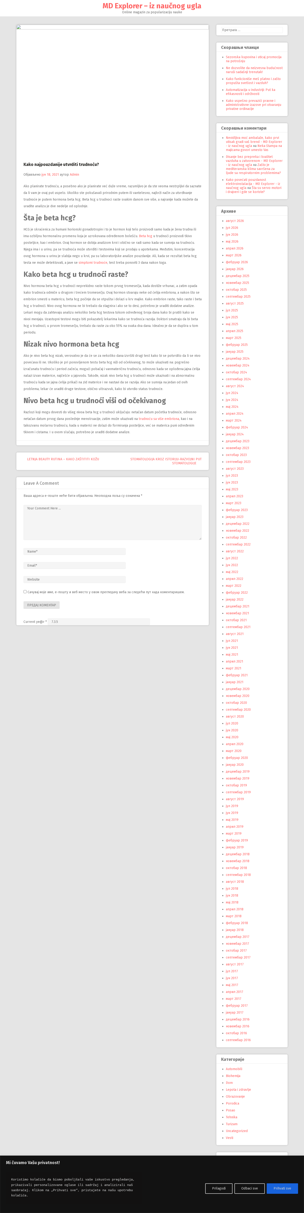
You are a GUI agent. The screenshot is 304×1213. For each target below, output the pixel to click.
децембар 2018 (238, 854)
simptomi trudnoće (93, 263)
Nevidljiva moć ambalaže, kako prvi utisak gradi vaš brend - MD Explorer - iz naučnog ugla (254, 142)
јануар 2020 (235, 765)
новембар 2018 (237, 861)
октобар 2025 (236, 290)
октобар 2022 (236, 538)
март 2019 (234, 834)
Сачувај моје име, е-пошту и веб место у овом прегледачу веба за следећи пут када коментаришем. (106, 592)
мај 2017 (232, 985)
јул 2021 (232, 641)
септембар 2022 (238, 544)
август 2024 (235, 386)
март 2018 (234, 916)
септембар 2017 (238, 957)
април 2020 (234, 744)
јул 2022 (232, 558)
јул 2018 (232, 889)
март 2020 (234, 751)
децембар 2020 (238, 689)
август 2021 (235, 634)
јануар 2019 (235, 847)
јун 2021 (232, 648)
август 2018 (235, 882)
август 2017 (235, 964)
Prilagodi (219, 1188)
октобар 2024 (236, 372)
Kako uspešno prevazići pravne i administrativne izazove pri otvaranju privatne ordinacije (253, 105)
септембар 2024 (238, 379)
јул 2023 (232, 476)
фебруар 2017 (237, 1006)
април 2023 (234, 496)
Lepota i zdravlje (238, 1090)
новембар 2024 (237, 365)
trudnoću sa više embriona (159, 419)
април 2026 (234, 248)
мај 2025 (232, 324)
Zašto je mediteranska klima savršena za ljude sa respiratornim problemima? (253, 169)
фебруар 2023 (237, 510)
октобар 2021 (236, 620)
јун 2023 (232, 482)
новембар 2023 (237, 448)
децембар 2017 (237, 937)
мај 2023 (232, 489)
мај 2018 (232, 902)
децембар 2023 (237, 441)
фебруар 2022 (237, 593)
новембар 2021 (237, 613)
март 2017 (233, 999)
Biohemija (233, 1076)
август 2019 (235, 799)
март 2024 (234, 420)
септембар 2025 (238, 297)
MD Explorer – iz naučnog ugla (152, 6)
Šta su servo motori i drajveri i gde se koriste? (253, 190)
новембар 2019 (237, 778)
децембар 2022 (237, 524)
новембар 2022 (237, 531)
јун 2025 (232, 317)
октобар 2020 (236, 703)
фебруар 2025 (237, 345)
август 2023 (235, 469)
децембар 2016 (238, 1019)
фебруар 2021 (237, 675)
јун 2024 (232, 400)
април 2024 (234, 414)
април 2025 (234, 331)
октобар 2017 (236, 951)
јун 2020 (232, 730)
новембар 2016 (237, 1026)
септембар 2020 (238, 710)
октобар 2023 (236, 455)
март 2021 (233, 668)
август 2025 (235, 303)
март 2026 (234, 255)
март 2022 (233, 586)
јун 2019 (232, 813)
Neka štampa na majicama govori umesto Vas (254, 148)
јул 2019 (232, 806)
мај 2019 (232, 820)
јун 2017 (232, 978)
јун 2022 (232, 565)
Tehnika (231, 1117)
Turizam (232, 1124)
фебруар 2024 (237, 427)
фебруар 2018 (237, 923)
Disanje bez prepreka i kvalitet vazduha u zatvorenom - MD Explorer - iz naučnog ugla (254, 161)
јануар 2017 (234, 1013)
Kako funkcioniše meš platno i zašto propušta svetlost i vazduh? (253, 81)
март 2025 (233, 338)
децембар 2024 (238, 359)
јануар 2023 (234, 517)
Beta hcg (145, 236)
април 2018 (234, 909)
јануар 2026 (235, 269)
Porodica (232, 1103)
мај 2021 (232, 655)
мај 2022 (232, 572)
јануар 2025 (234, 352)
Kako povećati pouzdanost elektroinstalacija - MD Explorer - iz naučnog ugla (253, 184)
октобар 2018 (236, 868)
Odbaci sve (249, 1188)
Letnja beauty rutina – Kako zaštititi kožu (62, 459)
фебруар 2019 (237, 840)
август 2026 (235, 221)
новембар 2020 (237, 696)
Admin (74, 175)
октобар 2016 (236, 1033)
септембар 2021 (238, 627)
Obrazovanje (235, 1097)
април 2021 (234, 661)
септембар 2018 (238, 875)
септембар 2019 (238, 792)
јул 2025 (232, 310)
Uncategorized (237, 1131)
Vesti (229, 1138)
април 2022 (234, 579)
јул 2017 (232, 971)
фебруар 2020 (237, 758)
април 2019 (234, 827)
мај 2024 (232, 407)
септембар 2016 (238, 1040)
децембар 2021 (237, 606)
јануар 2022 (234, 599)
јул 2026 (232, 228)
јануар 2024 (235, 434)
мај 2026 (232, 242)
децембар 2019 (238, 772)
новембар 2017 (237, 944)
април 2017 (234, 992)
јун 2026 (232, 235)
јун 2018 (232, 895)
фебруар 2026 (237, 262)
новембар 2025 (237, 283)
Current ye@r (35, 622)
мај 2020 (232, 737)
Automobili (234, 1069)
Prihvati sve (282, 1188)
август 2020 (235, 717)
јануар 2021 (234, 682)
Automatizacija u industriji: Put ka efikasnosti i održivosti (250, 92)
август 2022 (235, 551)
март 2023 (233, 503)
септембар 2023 (238, 462)
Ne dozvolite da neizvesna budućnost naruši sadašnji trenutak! (254, 70)
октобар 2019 (236, 785)
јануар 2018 (235, 930)
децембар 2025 (237, 276)
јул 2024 (232, 393)
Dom (229, 1083)
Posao (230, 1110)
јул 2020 (232, 723)
